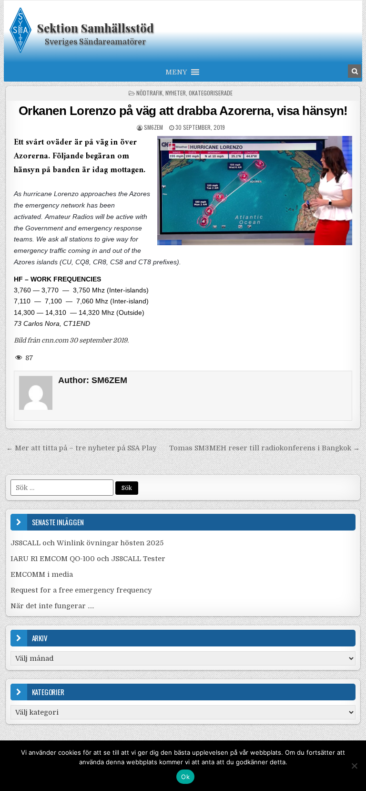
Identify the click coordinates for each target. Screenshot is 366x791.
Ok (185, 777)
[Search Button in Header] (354, 71)
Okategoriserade (211, 93)
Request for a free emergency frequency (81, 590)
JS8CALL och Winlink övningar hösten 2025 (86, 543)
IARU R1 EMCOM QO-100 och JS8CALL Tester (87, 558)
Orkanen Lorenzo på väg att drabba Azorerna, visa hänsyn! (183, 111)
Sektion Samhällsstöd (95, 27)
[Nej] (354, 765)
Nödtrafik (149, 93)
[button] (176, 72)
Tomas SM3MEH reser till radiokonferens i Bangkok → (264, 448)
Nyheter (175, 93)
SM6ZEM (153, 127)
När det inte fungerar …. (52, 606)
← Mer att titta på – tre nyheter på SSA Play (81, 448)
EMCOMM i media (41, 574)
